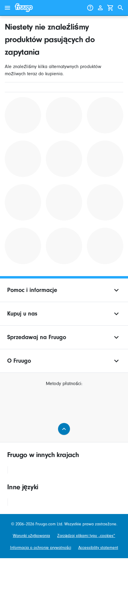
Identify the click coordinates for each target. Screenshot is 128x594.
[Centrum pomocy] (90, 8)
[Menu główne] (7, 8)
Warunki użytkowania (31, 535)
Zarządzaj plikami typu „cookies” (86, 535)
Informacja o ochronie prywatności (40, 547)
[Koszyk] (110, 8)
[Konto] (100, 8)
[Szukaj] (120, 8)
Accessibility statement (98, 547)
